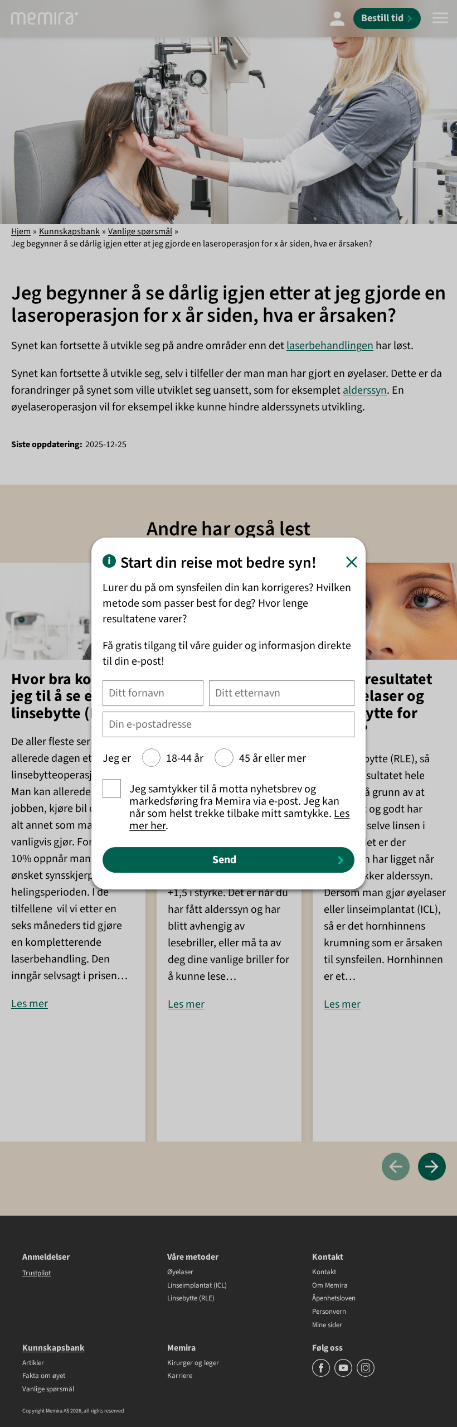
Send (224, 860)
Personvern (329, 1312)
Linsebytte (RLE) (191, 1298)
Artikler (33, 1363)
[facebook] (322, 1375)
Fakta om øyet (43, 1376)
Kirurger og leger (193, 1363)
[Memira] (44, 18)
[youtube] (344, 1375)
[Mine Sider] (337, 18)
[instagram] (366, 1375)
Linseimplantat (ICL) (197, 1285)
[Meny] (440, 18)
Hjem (21, 231)
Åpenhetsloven (334, 1298)
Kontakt (324, 1272)
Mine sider (327, 1325)
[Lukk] (351, 562)
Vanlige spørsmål (140, 231)
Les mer (29, 1004)
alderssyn (365, 390)
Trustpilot (36, 1273)
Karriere (179, 1376)
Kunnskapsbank (69, 231)
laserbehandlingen (329, 346)
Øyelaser (180, 1272)
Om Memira (330, 1285)
